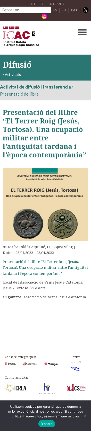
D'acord (47, 424)
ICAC (36, 37)
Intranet (57, 4)
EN (64, 10)
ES (55, 10)
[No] (85, 415)
